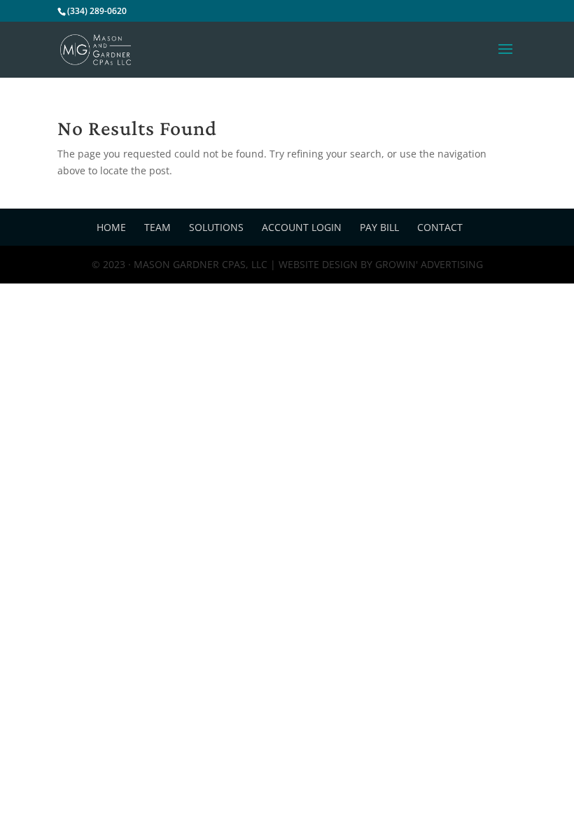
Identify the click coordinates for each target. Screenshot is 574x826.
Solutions (216, 227)
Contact (440, 227)
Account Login (302, 227)
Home (111, 227)
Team (157, 227)
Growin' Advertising (427, 264)
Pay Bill (379, 227)
